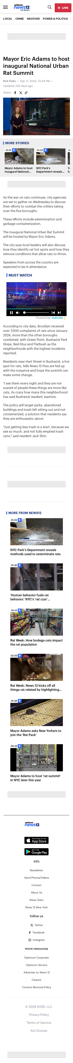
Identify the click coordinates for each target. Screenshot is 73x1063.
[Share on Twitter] (20, 92)
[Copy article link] (26, 92)
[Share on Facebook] (15, 92)
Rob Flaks (9, 81)
